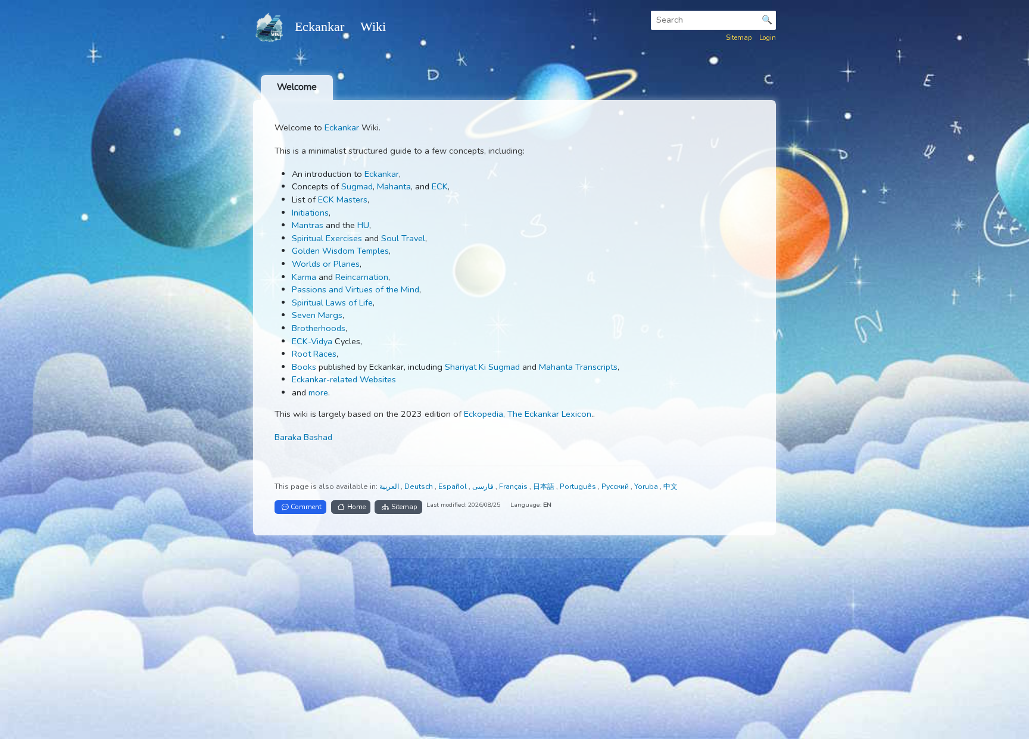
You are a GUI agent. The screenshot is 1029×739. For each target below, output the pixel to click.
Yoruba (647, 486)
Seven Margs (317, 315)
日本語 (544, 486)
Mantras (307, 225)
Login (767, 37)
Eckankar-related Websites (344, 379)
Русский (616, 486)
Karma (304, 277)
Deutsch (419, 486)
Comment (306, 507)
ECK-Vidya (312, 341)
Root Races (314, 354)
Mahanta (394, 186)
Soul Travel (403, 238)
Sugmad (357, 186)
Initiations (310, 213)
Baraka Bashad (303, 437)
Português (579, 486)
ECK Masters (342, 199)
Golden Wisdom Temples (340, 251)
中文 (670, 486)
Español (453, 486)
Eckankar (342, 127)
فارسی (483, 486)
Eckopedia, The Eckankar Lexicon (527, 414)
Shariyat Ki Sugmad (482, 367)
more (318, 392)
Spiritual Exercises (327, 238)
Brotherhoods (318, 328)
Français (514, 486)
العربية (390, 486)
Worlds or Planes (326, 264)
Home (356, 507)
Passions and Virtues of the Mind (355, 289)
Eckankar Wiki (340, 26)
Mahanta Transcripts (578, 367)
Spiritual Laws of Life (332, 302)
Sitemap (739, 37)
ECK (440, 186)
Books (304, 367)
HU (363, 225)
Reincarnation (361, 277)
